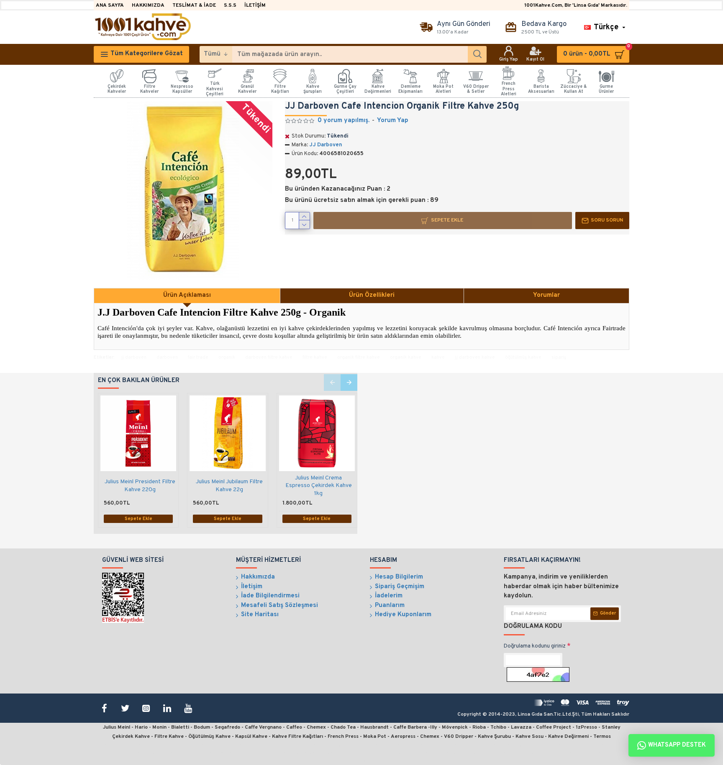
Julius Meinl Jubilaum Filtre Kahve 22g (229, 485)
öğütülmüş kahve (523, 357)
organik (226, 357)
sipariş (558, 357)
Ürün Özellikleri (372, 295)
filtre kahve (315, 357)
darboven (167, 357)
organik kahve (405, 357)
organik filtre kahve (358, 357)
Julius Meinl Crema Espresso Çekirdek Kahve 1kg (318, 485)
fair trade (198, 357)
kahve (438, 357)
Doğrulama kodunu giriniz (535, 646)
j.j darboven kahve (475, 357)
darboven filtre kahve (268, 357)
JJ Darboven (325, 145)
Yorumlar (546, 295)
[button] (332, 382)
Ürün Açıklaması (187, 295)
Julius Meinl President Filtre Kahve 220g (140, 485)
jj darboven (133, 357)
